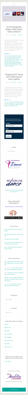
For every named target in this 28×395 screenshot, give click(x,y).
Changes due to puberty (17, 55)
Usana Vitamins (7, 361)
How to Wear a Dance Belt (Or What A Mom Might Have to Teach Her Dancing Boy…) (13, 263)
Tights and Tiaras (8, 346)
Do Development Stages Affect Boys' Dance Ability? (14, 29)
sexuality (11, 103)
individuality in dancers (17, 63)
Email (7, 129)
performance (19, 57)
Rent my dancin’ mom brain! (14, 206)
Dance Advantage (8, 334)
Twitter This (8, 53)
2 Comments (20, 34)
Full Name (8, 123)
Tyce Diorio (6, 66)
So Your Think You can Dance (18, 103)
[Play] (6, 217)
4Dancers (6, 324)
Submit (8, 136)
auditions (10, 55)
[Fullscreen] (21, 217)
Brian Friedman (12, 58)
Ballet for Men (7, 327)
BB (5, 261)
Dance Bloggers (7, 337)
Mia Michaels (6, 105)
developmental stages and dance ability (11, 62)
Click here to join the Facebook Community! (14, 190)
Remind (13, 105)
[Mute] (18, 217)
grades (22, 101)
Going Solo (21, 104)
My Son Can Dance (14, 13)
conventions (6, 57)
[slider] (12, 217)
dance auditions (13, 59)
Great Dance (7, 343)
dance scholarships (12, 57)
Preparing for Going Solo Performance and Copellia (14, 76)
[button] (13, 214)
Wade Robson (11, 66)
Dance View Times (8, 340)
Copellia (16, 104)
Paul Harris (6, 277)
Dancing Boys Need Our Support (11, 239)
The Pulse (20, 64)
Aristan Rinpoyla (12, 104)
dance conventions (19, 59)
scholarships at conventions (13, 64)
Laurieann (6, 64)
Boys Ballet (6, 330)
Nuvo (10, 105)
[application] (13, 214)
